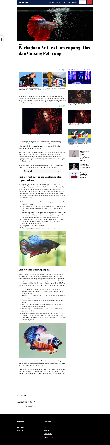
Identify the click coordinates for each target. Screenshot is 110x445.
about (46, 427)
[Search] (89, 2)
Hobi (20, 44)
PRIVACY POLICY (49, 437)
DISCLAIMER (48, 434)
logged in (29, 406)
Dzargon (24, 2)
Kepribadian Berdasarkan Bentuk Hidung (85, 165)
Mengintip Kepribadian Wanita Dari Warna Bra (84, 175)
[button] (1, 39)
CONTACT (47, 430)
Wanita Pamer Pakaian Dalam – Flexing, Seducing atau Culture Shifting (84, 155)
